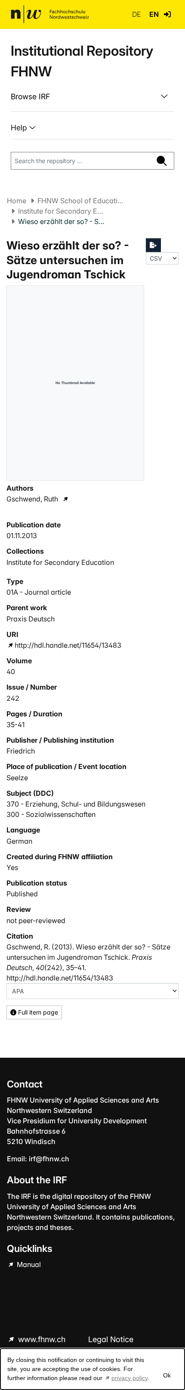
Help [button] (20, 127)
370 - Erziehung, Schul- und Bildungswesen (75, 804)
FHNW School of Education (80, 200)
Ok (167, 1375)
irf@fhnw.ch (49, 1158)
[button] (167, 14)
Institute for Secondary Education (61, 211)
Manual (28, 1264)
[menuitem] (92, 97)
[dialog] (92, 1369)
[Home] (50, 14)
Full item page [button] (37, 1012)
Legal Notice (110, 1339)
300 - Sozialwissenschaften (51, 814)
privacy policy (129, 1377)
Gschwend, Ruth (32, 499)
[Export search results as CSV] (153, 245)
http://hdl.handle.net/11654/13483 (68, 645)
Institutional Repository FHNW (82, 61)
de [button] (137, 14)
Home (16, 200)
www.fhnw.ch (42, 1339)
